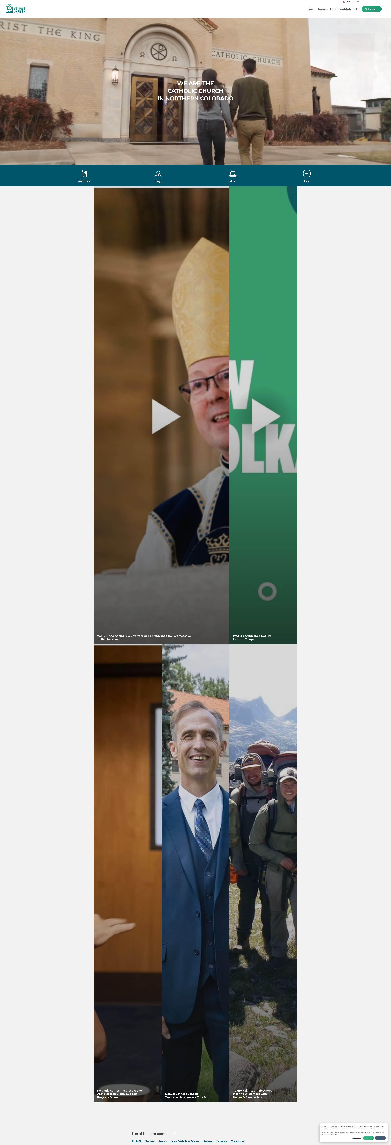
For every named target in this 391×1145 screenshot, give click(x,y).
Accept (368, 1138)
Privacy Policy (377, 1129)
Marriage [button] (149, 1141)
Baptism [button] (208, 1141)
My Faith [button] (137, 1141)
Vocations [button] (221, 1141)
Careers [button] (162, 1141)
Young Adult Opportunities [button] (185, 1141)
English (348, 1)
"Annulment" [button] (238, 1141)
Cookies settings (357, 1138)
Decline (380, 1138)
